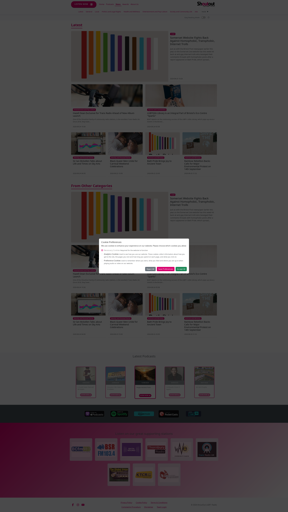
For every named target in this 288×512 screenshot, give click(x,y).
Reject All (150, 269)
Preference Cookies (112, 260)
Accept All (181, 269)
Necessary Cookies (112, 250)
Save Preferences (165, 269)
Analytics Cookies (111, 254)
